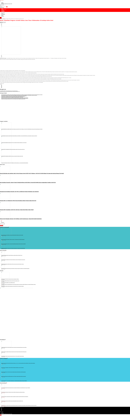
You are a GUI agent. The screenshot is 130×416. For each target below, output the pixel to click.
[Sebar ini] (1, 23)
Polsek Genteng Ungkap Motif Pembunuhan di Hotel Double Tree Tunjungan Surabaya (12, 286)
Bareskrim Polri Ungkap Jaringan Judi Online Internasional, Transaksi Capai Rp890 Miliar (13, 248)
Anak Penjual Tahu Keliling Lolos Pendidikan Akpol (8, 282)
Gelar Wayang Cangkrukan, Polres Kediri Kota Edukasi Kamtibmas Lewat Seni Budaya (12, 367)
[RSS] (1, 87)
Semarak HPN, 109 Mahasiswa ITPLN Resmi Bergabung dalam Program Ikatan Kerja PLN (13, 96)
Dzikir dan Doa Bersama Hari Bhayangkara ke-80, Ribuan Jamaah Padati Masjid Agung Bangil (13, 376)
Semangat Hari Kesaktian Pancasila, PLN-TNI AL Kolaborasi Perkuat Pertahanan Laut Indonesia (13, 142)
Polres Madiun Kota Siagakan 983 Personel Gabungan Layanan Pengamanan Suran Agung (13, 259)
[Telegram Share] (1, 56)
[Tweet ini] (1, 24)
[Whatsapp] (1, 25)
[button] (6, 6)
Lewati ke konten (2, 0)
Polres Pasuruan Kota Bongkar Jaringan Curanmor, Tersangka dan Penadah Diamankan (12, 239)
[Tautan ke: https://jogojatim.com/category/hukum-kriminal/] (8, 227)
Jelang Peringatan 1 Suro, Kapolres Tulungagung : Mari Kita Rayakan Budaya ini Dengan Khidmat (14, 380)
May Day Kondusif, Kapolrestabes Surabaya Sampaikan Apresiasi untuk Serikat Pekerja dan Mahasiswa (14, 396)
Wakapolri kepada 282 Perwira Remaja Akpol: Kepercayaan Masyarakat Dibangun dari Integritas (13, 347)
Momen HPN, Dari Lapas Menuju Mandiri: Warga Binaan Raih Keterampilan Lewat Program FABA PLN (14, 98)
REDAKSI (2, 413)
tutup (0, 17)
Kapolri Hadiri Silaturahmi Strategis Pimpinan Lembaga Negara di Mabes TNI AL (11, 255)
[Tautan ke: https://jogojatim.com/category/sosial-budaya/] (7, 358)
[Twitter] (1, 408)
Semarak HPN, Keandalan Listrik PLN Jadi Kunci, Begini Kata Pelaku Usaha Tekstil (17, 209)
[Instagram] (1, 86)
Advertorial (1, 22)
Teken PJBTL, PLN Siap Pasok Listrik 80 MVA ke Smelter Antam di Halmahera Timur (10, 91)
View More (1, 225)
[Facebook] (1, 85)
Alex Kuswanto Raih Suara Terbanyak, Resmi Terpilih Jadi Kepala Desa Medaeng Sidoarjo (13, 392)
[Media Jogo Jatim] (2, 7)
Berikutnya (2, 222)
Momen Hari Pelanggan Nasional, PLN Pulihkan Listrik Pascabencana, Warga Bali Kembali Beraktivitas (14, 97)
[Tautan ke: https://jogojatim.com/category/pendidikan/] (5, 339)
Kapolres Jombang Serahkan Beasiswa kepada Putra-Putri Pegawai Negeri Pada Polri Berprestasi (13, 351)
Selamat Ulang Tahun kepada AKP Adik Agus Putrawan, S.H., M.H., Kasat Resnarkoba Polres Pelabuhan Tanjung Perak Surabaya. (18, 363)
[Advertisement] (65, 65)
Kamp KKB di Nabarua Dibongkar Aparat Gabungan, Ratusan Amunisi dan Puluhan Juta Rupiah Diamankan (15, 268)
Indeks (2, 412)
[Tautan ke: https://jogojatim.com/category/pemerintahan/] (6, 383)
